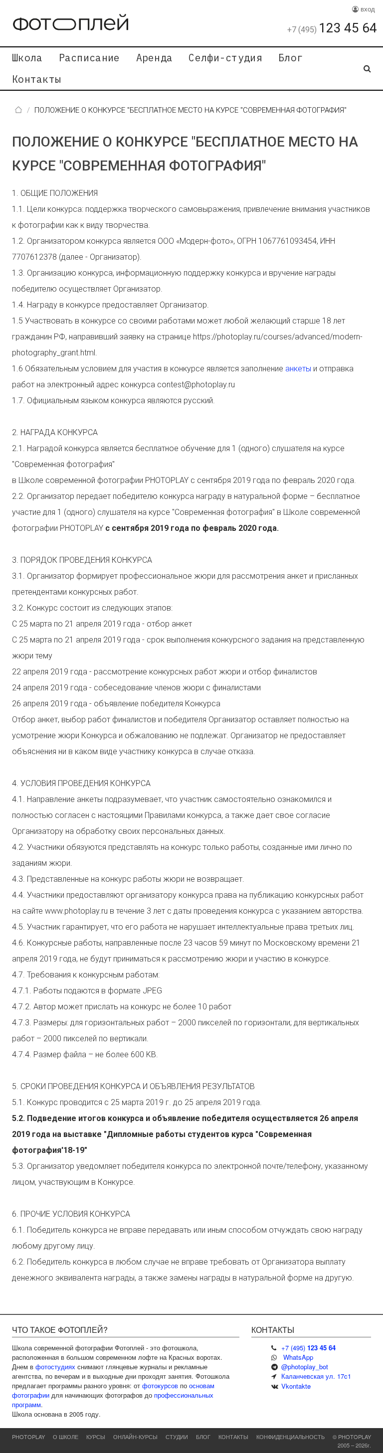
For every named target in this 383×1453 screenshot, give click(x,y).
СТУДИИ (177, 1437)
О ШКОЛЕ (65, 1437)
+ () (308, 1347)
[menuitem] (27, 57)
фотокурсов (160, 1385)
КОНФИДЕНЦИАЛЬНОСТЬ (290, 1437)
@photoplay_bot (304, 1366)
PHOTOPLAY (28, 1437)
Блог (290, 57)
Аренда (154, 57)
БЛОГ (203, 1437)
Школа (27, 57)
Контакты (36, 79)
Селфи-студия (225, 57)
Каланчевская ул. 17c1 (316, 1376)
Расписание (89, 57)
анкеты (298, 368)
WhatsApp (298, 1357)
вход (367, 8)
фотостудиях (55, 1366)
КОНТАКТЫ (233, 1437)
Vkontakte (296, 1386)
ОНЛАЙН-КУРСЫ (135, 1437)
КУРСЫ (95, 1437)
